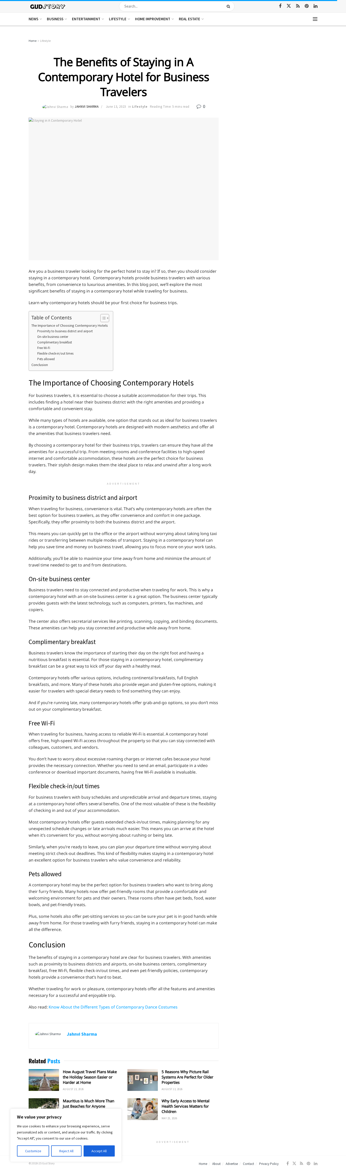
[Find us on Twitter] (288, 6)
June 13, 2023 (116, 106)
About (216, 1164)
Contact (248, 1164)
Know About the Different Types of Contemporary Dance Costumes (113, 1007)
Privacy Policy (269, 1164)
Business (55, 18)
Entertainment (86, 18)
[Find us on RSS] (298, 6)
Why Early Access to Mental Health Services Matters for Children (185, 1106)
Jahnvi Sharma (87, 106)
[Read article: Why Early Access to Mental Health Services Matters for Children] (142, 1109)
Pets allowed (46, 359)
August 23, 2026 (73, 1089)
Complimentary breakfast (54, 342)
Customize (33, 1151)
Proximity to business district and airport (65, 331)
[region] (66, 1135)
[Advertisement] (273, 76)
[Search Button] (229, 6)
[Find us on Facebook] (280, 6)
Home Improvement (152, 18)
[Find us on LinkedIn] (315, 6)
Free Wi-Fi (43, 348)
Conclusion (39, 364)
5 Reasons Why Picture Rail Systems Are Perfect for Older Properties (187, 1077)
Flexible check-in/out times (55, 353)
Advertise (232, 1164)
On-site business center (52, 337)
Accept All (99, 1151)
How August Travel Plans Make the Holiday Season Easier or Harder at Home (90, 1077)
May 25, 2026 (169, 1118)
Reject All (66, 1151)
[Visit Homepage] (48, 6)
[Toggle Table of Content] (102, 318)
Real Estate (189, 18)
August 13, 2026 (172, 1089)
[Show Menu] (315, 19)
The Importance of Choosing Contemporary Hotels (69, 325)
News (33, 18)
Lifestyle (117, 18)
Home (32, 41)
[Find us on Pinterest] (307, 6)
